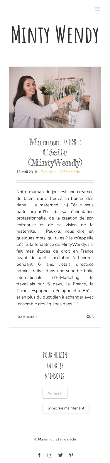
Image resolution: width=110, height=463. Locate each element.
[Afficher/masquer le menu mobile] (98, 9)
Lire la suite (25, 317)
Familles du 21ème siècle (60, 171)
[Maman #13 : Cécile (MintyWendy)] (55, 97)
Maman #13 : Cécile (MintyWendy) (55, 152)
